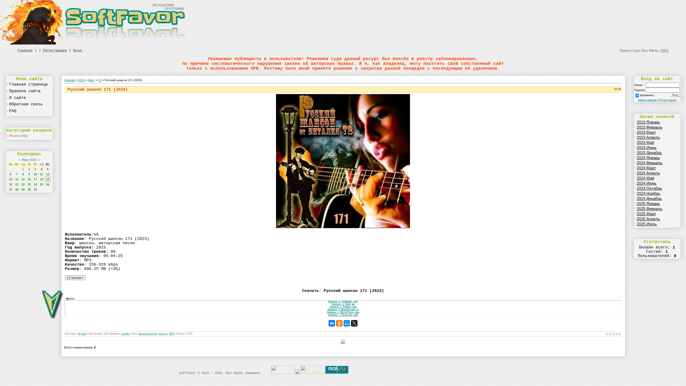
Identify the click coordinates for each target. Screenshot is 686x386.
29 (23, 189)
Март (91, 80)
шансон (163, 333)
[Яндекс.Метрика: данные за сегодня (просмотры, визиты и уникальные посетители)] (312, 370)
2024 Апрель (648, 173)
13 (10, 179)
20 (10, 184)
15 (23, 179)
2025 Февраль (649, 209)
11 (41, 174)
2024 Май (645, 178)
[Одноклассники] (339, 323)
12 (47, 174)
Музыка (14, 135)
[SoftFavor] (94, 43)
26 (47, 184)
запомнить (647, 95)
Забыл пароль (647, 100)
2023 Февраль (649, 127)
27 (10, 189)
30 (29, 189)
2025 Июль (647, 224)
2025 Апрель (648, 219)
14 (16, 179)
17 (35, 179)
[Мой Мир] (347, 323)
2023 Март (646, 132)
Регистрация (55, 51)
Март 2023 (29, 159)
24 (35, 184)
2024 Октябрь (649, 188)
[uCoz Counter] (283, 373)
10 (35, 174)
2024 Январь (648, 158)
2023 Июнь (647, 148)
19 (47, 179)
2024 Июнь (647, 183)
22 (23, 184)
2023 (81, 80)
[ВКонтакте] (332, 323)
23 (29, 184)
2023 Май (645, 142)
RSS (665, 51)
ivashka (125, 333)
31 (35, 189)
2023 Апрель (648, 137)
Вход (77, 51)
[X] (354, 323)
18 (41, 179)
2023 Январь (648, 122)
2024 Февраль (649, 163)
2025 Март (646, 214)
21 (16, 184)
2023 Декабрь (649, 153)
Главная (24, 51)
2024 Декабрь (649, 198)
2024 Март (646, 168)
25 (41, 184)
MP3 (171, 333)
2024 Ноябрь (648, 193)
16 (29, 179)
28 (16, 189)
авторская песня (147, 333)
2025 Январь (648, 204)
